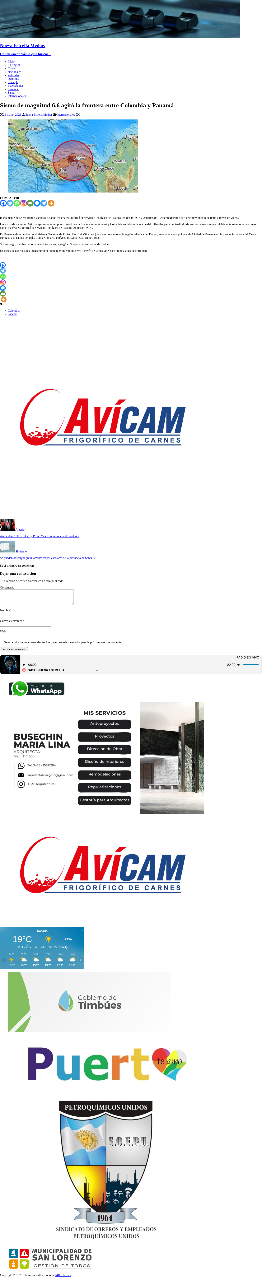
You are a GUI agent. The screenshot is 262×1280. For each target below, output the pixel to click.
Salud (11, 92)
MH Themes (63, 1275)
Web (3, 631)
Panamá (12, 314)
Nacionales (14, 71)
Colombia (14, 310)
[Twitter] (10, 203)
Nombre (5, 610)
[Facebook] (3, 203)
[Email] (30, 203)
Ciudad (12, 68)
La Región (14, 65)
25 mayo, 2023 (12, 114)
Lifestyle (13, 82)
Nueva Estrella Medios (38, 114)
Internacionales (17, 96)
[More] (51, 203)
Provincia (13, 89)
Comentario (7, 587)
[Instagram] (23, 203)
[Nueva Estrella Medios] (120, 37)
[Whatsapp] (16, 203)
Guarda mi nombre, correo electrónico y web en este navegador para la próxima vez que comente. (63, 642)
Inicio (11, 61)
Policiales (13, 75)
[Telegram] (43, 203)
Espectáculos (15, 85)
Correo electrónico (11, 620)
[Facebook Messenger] (37, 203)
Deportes (13, 78)
